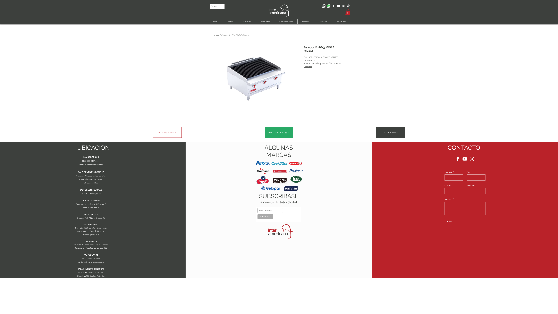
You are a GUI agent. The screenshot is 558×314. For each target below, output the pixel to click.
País (468, 172)
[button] (347, 12)
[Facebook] (333, 6)
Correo (449, 185)
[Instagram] (343, 6)
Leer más (308, 66)
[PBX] (324, 6)
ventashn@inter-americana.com (91, 262)
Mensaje (449, 199)
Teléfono (471, 185)
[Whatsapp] (328, 6)
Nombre (449, 172)
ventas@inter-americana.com (91, 165)
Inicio (216, 34)
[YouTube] (338, 6)
